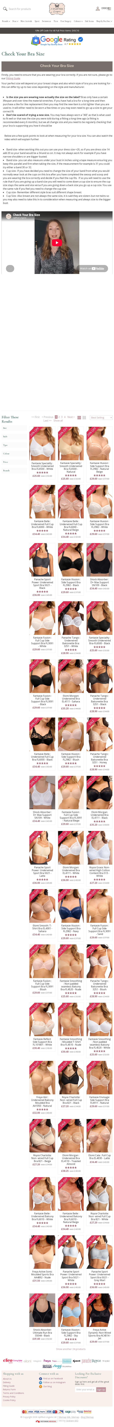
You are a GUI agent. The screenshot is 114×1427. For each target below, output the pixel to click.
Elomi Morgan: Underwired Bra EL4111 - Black (99, 815)
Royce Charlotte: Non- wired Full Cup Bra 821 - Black (71, 1100)
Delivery (7, 1382)
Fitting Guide (13, 78)
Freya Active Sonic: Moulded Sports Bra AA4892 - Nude (42, 1274)
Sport (37, 21)
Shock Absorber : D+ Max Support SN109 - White (42, 815)
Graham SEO (72, 1420)
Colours (77, 21)
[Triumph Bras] (66, 1366)
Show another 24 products (71, 1349)
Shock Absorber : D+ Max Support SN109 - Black (99, 582)
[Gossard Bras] (76, 1361)
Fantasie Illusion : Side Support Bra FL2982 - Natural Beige (99, 467)
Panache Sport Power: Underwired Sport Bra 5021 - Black (42, 583)
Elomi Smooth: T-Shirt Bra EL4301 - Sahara (42, 928)
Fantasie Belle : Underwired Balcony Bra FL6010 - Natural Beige (71, 1218)
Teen (56, 21)
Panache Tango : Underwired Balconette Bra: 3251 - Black (99, 700)
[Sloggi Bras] (57, 1366)
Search (5, 9)
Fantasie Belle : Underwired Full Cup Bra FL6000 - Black (42, 757)
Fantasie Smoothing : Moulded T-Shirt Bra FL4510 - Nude (71, 1042)
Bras (14, 21)
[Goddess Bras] (66, 1361)
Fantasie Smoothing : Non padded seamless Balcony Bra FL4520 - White (99, 1043)
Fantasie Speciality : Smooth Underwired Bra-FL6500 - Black (99, 640)
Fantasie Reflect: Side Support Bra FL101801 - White (42, 1042)
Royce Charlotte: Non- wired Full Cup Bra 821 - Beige (42, 1158)
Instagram (56, 30)
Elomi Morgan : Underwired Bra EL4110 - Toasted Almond (71, 1159)
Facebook (71, 30)
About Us (7, 1378)
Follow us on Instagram (54, 1382)
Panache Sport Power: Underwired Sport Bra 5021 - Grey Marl (99, 1276)
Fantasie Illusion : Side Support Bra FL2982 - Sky (70, 1332)
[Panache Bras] (86, 1361)
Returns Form (9, 1389)
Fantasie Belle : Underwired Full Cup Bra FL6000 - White (42, 524)
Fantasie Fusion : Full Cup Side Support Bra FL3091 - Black (42, 700)
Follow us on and (57, 30)
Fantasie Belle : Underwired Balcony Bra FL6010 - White (42, 1216)
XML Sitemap (73, 1417)
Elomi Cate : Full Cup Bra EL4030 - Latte (99, 1157)
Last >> (47, 420)
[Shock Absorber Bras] (47, 1366)
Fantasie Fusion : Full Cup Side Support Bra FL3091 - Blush (42, 985)
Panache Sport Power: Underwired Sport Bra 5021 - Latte (42, 872)
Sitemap (62, 1417)
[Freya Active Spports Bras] (57, 1361)
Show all (58, 420)
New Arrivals (26, 21)
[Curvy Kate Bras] (17, 1361)
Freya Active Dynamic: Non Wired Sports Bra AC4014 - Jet (99, 1334)
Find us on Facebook (53, 1378)
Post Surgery (65, 21)
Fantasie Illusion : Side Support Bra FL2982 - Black (70, 582)
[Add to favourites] (52, 430)
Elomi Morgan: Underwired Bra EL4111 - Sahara (71, 698)
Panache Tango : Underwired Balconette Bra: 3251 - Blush (99, 985)
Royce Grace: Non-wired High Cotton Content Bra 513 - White (99, 872)
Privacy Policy (9, 1396)
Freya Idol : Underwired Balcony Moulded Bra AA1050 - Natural (42, 1101)
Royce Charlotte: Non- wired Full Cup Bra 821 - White (100, 1216)
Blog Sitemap (87, 1417)
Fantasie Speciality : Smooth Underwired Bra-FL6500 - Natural (71, 467)
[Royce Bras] (96, 1361)
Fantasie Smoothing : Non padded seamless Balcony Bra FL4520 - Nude (71, 985)
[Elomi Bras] (27, 1361)
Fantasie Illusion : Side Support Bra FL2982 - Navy (70, 928)
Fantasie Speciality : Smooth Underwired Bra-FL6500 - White (42, 466)
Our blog (47, 1386)
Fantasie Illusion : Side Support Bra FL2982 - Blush (70, 757)
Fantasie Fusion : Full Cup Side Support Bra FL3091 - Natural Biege (71, 816)
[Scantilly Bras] (106, 1361)
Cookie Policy (9, 1400)
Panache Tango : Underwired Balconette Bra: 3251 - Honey (99, 758)
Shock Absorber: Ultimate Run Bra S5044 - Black (42, 1332)
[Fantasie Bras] (37, 1361)
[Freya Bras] (47, 1361)
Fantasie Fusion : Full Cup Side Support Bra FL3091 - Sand (99, 930)
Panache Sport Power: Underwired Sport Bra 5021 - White (70, 1276)
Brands (5, 21)
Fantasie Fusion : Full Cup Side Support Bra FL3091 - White (42, 642)
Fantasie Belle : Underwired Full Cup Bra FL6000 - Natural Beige (71, 525)
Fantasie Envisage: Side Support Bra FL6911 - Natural (99, 1100)
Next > (71, 417)
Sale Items (89, 21)
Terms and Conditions (13, 1393)
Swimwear (46, 21)
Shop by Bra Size (103, 21)
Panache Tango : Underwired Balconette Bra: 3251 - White (71, 642)
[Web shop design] (46, 1420)
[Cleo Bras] (7, 1361)
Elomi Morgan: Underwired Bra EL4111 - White (71, 870)
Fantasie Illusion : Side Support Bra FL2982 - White (99, 524)
